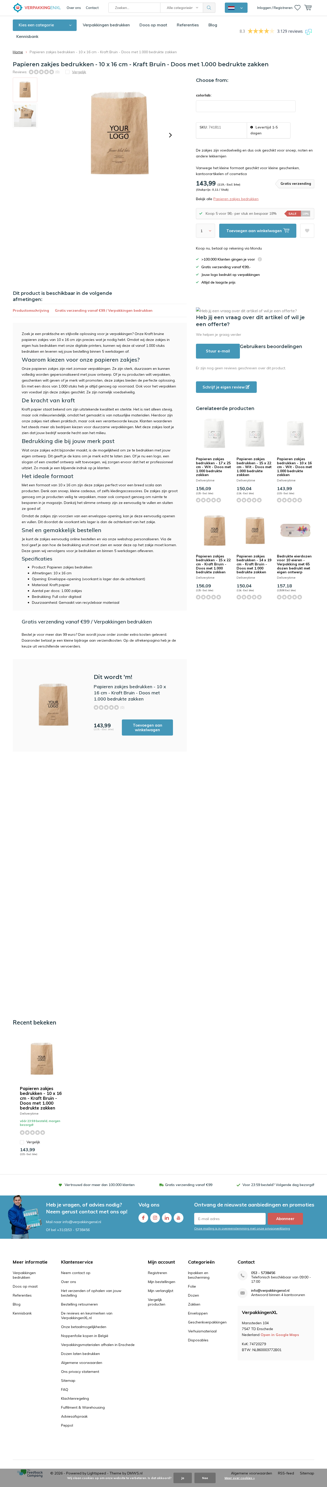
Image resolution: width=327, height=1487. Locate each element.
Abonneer (285, 1218)
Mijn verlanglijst (160, 1290)
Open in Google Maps (280, 1334)
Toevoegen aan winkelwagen (147, 727)
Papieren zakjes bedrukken (236, 199)
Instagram (155, 1218)
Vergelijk (33, 1142)
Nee (205, 1478)
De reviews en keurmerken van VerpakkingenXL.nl (86, 1315)
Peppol (67, 1425)
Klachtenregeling (75, 1398)
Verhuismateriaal (202, 1331)
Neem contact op (75, 1272)
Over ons (74, 8)
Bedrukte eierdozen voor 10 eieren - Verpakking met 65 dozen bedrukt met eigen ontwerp (294, 564)
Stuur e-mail (218, 351)
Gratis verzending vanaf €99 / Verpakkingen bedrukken (104, 310)
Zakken (194, 1304)
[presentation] (170, 135)
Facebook (143, 1218)
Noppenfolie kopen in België (84, 1335)
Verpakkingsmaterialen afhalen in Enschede (98, 1344)
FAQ (64, 1389)
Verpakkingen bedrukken (106, 24)
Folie (192, 1286)
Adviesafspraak (74, 1416)
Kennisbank (27, 36)
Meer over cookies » (240, 1478)
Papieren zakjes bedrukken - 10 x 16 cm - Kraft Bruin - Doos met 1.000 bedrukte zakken (41, 1098)
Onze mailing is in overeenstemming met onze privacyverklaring (242, 1228)
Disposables (198, 1340)
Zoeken (209, 8)
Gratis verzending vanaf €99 (188, 1184)
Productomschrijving (31, 310)
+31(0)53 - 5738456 (73, 1229)
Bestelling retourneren (79, 1304)
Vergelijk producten (156, 1302)
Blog (212, 24)
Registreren (157, 1272)
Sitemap (68, 1380)
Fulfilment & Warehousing (83, 1407)
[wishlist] (297, 7)
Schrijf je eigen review (224, 387)
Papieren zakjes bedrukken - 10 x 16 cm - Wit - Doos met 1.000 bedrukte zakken (294, 467)
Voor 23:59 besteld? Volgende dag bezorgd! (278, 1184)
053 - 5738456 (263, 1273)
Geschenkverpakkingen (207, 1322)
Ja (182, 1478)
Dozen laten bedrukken (80, 1353)
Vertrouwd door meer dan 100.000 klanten (100, 1184)
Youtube (178, 1218)
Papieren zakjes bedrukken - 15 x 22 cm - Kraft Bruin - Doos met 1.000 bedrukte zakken (213, 564)
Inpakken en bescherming (198, 1275)
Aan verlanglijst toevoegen (307, 231)
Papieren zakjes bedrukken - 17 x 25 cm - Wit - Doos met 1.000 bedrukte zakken (213, 467)
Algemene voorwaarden (81, 1362)
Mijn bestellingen (161, 1281)
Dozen (193, 1295)
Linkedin (167, 1218)
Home (18, 52)
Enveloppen (198, 1313)
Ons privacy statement (80, 1371)
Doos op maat (153, 24)
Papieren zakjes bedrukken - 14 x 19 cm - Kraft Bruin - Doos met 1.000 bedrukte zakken (254, 564)
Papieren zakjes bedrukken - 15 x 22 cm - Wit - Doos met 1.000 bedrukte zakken (254, 467)
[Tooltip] (260, 260)
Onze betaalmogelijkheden (83, 1326)
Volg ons (148, 1204)
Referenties (188, 24)
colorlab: (204, 95)
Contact (92, 8)
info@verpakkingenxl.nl (270, 1290)
